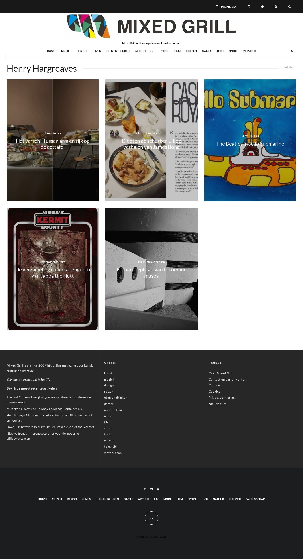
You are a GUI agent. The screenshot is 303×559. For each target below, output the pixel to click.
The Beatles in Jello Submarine (250, 144)
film (177, 51)
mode (165, 51)
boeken (191, 51)
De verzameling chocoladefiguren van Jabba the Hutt (52, 273)
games (206, 51)
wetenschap (113, 453)
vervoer (249, 51)
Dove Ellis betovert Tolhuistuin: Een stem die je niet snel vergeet (50, 427)
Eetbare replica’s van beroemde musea (152, 273)
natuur (109, 440)
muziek (66, 51)
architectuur (145, 51)
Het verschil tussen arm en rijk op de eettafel (53, 144)
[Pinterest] (262, 6)
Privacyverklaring (222, 397)
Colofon (214, 385)
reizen (96, 51)
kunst (51, 51)
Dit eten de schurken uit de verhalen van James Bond (151, 144)
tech (220, 51)
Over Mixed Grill (221, 373)
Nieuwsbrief (217, 404)
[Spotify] (276, 6)
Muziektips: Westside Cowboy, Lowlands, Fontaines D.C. (45, 409)
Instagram (30, 379)
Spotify (45, 379)
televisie (110, 446)
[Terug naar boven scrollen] (151, 518)
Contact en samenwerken (227, 379)
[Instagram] (249, 6)
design (82, 51)
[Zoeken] (289, 6)
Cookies (214, 391)
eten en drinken (118, 51)
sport (233, 51)
